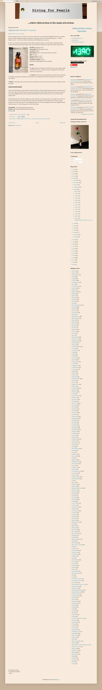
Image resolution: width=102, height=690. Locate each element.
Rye (73, 575)
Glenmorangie (75, 439)
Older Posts (62, 122)
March (75, 232)
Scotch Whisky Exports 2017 (79, 584)
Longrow (74, 514)
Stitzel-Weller (75, 603)
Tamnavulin (75, 614)
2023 (73, 174)
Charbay (74, 354)
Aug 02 (77, 218)
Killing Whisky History (77, 488)
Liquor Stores (75, 507)
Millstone (74, 526)
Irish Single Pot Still (76, 471)
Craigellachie (75, 367)
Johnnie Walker (76, 478)
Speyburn (74, 597)
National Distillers (76, 539)
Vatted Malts (75, 633)
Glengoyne (74, 431)
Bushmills (74, 342)
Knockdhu (74, 493)
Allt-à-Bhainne (75, 274)
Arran (73, 284)
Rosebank (74, 567)
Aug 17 (77, 204)
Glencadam (74, 422)
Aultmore (74, 290)
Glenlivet (74, 435)
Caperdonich (75, 350)
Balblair (74, 293)
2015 (73, 251)
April (75, 230)
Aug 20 (77, 200)
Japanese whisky (76, 476)
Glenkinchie (75, 433)
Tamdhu (74, 612)
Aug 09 (77, 211)
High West (74, 459)
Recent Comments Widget (89, 114)
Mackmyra (74, 520)
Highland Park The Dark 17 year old (22, 30)
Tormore (74, 627)
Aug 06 (77, 213)
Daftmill (74, 371)
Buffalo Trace (75, 339)
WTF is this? (75, 635)
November (76, 182)
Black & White (75, 318)
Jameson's (74, 475)
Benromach (75, 312)
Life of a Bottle (75, 503)
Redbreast (74, 565)
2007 (73, 264)
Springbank (75, 601)
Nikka (73, 541)
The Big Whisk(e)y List (77, 38)
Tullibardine (75, 629)
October (76, 184)
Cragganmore (75, 365)
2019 (73, 242)
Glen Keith (74, 407)
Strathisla (74, 605)
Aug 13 (77, 207)
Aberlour (74, 273)
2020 (73, 239)
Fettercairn (74, 397)
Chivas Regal (75, 358)
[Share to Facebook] (22, 116)
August (75, 189)
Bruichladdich (75, 337)
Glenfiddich (75, 427)
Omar (73, 558)
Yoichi (73, 661)
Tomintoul (74, 626)
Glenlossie (74, 437)
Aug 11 (77, 209)
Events (73, 393)
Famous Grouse (75, 395)
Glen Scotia (74, 412)
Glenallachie (75, 418)
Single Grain (75, 588)
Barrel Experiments (76, 305)
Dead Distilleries (76, 378)
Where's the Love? (76, 646)
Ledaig (73, 501)
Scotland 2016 (75, 586)
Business (74, 344)
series (32, 118)
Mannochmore (75, 522)
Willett (73, 656)
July (75, 223)
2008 (73, 262)
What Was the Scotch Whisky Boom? (80, 644)
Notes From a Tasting (77, 544)
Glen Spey (74, 414)
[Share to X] (21, 116)
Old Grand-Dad (75, 550)
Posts (73, 159)
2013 (73, 255)
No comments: (12, 116)
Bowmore (74, 331)
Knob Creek (75, 490)
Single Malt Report (38, 118)
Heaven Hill (75, 456)
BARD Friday (75, 291)
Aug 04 (77, 216)
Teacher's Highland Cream (78, 618)
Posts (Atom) (18, 125)
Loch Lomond (75, 510)
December (76, 180)
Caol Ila (74, 348)
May (75, 228)
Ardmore (74, 280)
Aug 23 (77, 198)
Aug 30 (77, 191)
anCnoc (74, 663)
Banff (73, 303)
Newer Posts (12, 122)
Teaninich (74, 620)
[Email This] (18, 116)
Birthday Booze (76, 316)
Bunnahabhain (75, 341)
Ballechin (74, 297)
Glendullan (74, 424)
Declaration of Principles (78, 42)
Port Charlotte (75, 559)
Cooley (73, 363)
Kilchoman (74, 484)
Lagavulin (74, 497)
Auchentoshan (75, 286)
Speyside (74, 599)
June (75, 225)
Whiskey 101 (75, 650)
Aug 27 (77, 193)
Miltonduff (74, 527)
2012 (73, 257)
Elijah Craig (75, 391)
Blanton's (74, 325)
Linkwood (74, 505)
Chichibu (74, 356)
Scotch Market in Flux (77, 580)
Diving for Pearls (17, 114)
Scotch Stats (75, 582)
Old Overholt (75, 552)
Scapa (73, 577)
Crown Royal (75, 369)
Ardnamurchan (75, 282)
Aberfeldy (74, 271)
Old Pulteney (75, 554)
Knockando (75, 492)
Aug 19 (77, 202)
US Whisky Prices (76, 631)
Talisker (74, 610)
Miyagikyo (74, 535)
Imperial (74, 465)
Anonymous (73, 79)
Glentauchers (75, 442)
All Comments (75, 162)
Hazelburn (74, 454)
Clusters (14, 118)
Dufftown (74, 386)
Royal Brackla (75, 571)
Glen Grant (74, 405)
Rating (10, 111)
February (76, 234)
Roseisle (74, 569)
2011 (73, 260)
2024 (73, 171)
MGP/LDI (74, 516)
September (76, 187)
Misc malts (74, 531)
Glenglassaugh (75, 429)
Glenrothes (74, 441)
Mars (73, 524)
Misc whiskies (75, 533)
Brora (73, 335)
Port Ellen (74, 561)
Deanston (74, 380)
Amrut (73, 276)
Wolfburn (74, 658)
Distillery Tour (75, 384)
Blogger (57, 679)
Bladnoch (74, 322)
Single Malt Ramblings (77, 590)
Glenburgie (74, 420)
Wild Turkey (75, 654)
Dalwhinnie (75, 376)
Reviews (29, 118)
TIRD (73, 609)
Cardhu (73, 352)
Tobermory (74, 622)
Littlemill (74, 509)
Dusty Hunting (75, 388)
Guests (73, 446)
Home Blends (75, 463)
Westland (74, 643)
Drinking (18, 118)
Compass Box (75, 361)
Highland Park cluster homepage (16, 33)
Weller (73, 639)
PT (71, 100)
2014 (73, 253)
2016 (73, 248)
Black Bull (74, 320)
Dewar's (74, 382)
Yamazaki (74, 660)
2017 (73, 246)
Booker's (74, 327)
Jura (73, 480)
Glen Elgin (74, 401)
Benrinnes (74, 310)
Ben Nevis (74, 307)
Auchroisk (74, 288)
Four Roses (74, 399)
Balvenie (74, 301)
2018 (73, 244)
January (76, 237)
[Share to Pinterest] (24, 116)
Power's (74, 563)
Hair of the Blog (76, 448)
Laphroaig (74, 499)
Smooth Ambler (76, 593)
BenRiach (74, 308)
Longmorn (74, 512)
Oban (73, 546)
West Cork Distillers (76, 641)
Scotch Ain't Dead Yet (77, 578)
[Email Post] (28, 114)
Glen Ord (74, 410)
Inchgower (74, 467)
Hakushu (74, 450)
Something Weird (76, 595)
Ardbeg (74, 278)
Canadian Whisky (76, 346)
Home (37, 122)
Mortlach (74, 537)
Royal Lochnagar (76, 573)
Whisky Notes (75, 40)
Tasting (73, 616)
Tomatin (74, 624)
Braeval (74, 333)
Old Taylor (74, 556)
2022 (73, 176)
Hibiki (73, 458)
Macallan (74, 518)
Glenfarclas (74, 426)
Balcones (74, 295)
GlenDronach (75, 416)
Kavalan (74, 482)
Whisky (48, 118)
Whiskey (45, 118)
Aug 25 (77, 195)
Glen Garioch (75, 403)
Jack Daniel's (75, 473)
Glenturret (74, 444)
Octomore (74, 548)
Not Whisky (75, 542)
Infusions (74, 469)
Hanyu (73, 452)
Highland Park (23, 118)
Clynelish (74, 359)
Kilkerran (74, 486)
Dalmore (74, 374)
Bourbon (74, 329)
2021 (73, 178)
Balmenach (74, 299)
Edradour (74, 390)
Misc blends (75, 529)
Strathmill (74, 607)
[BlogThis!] (19, 116)
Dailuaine (74, 373)
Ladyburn (74, 495)
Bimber (74, 314)
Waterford (74, 637)
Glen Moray (75, 409)
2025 (73, 169)
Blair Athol (74, 324)
